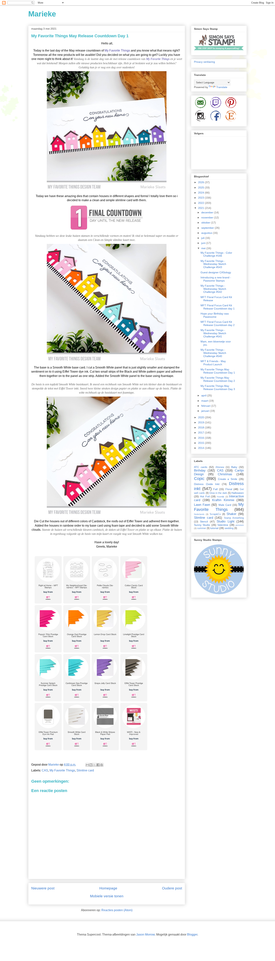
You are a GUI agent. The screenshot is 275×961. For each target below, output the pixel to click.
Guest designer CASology (216, 272)
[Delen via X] (94, 765)
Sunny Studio (202, 524)
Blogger (192, 934)
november (207, 217)
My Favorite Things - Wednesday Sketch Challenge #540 (213, 353)
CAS (45, 770)
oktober (206, 222)
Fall (215, 489)
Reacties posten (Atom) (116, 910)
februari (206, 405)
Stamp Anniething (234, 518)
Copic (199, 478)
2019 (201, 422)
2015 (201, 442)
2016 (201, 437)
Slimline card (85, 770)
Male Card (225, 504)
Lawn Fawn (202, 505)
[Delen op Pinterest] (101, 765)
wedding (229, 528)
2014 (201, 447)
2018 (201, 427)
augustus (207, 232)
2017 (201, 432)
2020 (201, 417)
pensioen (240, 525)
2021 (201, 207)
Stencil (204, 521)
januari (205, 410)
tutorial (214, 528)
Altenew (220, 467)
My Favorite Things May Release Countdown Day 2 (218, 379)
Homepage (108, 888)
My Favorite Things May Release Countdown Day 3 (218, 387)
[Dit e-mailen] (87, 765)
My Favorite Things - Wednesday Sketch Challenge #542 (213, 289)
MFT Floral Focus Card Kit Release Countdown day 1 (218, 307)
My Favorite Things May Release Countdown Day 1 (218, 371)
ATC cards (200, 467)
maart (205, 400)
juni (203, 242)
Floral (228, 489)
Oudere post (172, 888)
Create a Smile (227, 479)
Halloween (237, 492)
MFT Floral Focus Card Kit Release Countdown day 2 (218, 323)
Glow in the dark (218, 493)
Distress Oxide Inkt (206, 484)
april (204, 395)
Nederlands (199, 514)
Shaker (231, 514)
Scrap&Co (215, 514)
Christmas (225, 474)
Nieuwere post (42, 888)
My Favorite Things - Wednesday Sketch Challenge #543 (213, 264)
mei (203, 248)
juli (203, 237)
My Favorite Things (117, 50)
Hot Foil (205, 496)
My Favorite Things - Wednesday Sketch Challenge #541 (213, 333)
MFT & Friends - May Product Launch (213, 363)
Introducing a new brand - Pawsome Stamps (216, 279)
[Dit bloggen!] (91, 765)
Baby (234, 467)
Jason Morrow (145, 934)
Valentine (222, 524)
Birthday (200, 470)
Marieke (42, 14)
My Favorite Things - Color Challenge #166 (216, 254)
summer (201, 528)
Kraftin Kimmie (223, 500)
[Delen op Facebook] (98, 765)
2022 (201, 202)
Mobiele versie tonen (106, 896)
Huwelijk (220, 496)
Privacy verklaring (204, 61)
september (208, 227)
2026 (201, 182)
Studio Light (225, 521)
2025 (201, 187)
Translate (221, 87)
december (207, 212)
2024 (201, 192)
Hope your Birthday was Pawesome (215, 315)
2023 (201, 197)
